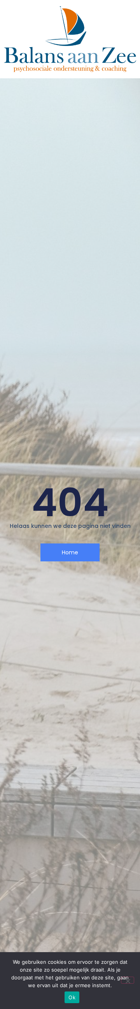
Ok (71, 997)
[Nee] (127, 980)
